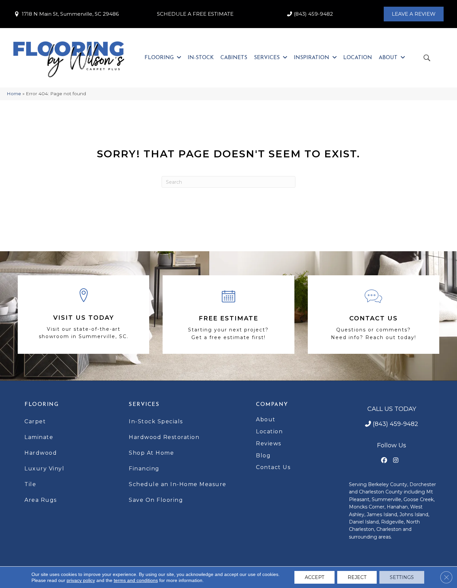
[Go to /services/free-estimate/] (228, 314)
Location (269, 431)
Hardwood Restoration (164, 437)
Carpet (35, 421)
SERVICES (144, 404)
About (266, 419)
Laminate (38, 437)
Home (14, 93)
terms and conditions (136, 580)
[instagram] (396, 460)
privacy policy (81, 580)
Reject (357, 577)
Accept (314, 577)
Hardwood (40, 453)
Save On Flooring (156, 500)
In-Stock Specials (156, 421)
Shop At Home (151, 453)
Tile (30, 484)
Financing (144, 468)
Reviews (268, 443)
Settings (402, 577)
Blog (263, 455)
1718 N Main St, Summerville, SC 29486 (70, 14)
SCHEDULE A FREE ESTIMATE (195, 14)
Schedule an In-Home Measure (177, 484)
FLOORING (41, 404)
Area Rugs (40, 500)
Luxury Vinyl (44, 468)
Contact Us (273, 467)
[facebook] (384, 460)
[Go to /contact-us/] (373, 314)
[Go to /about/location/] (83, 314)
